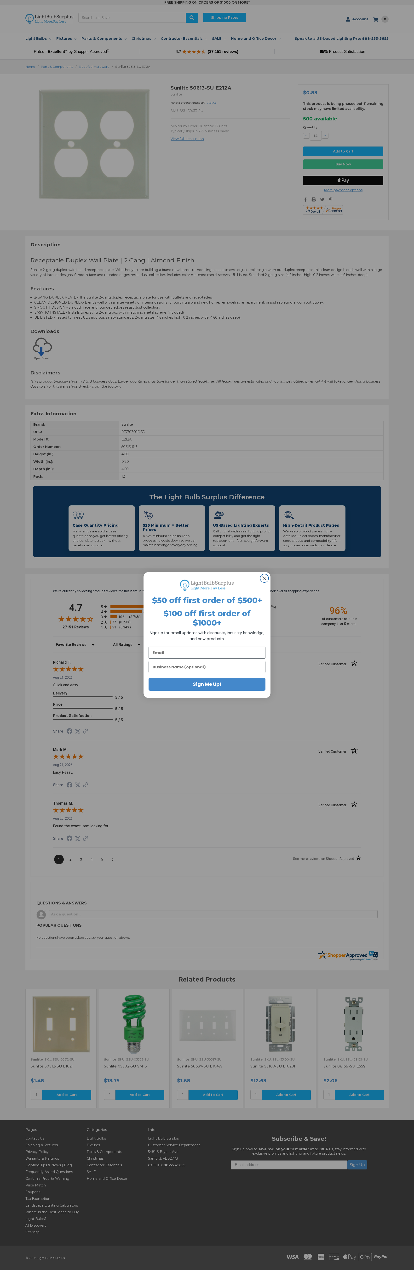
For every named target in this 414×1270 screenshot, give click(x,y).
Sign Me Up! (207, 684)
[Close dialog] (264, 578)
